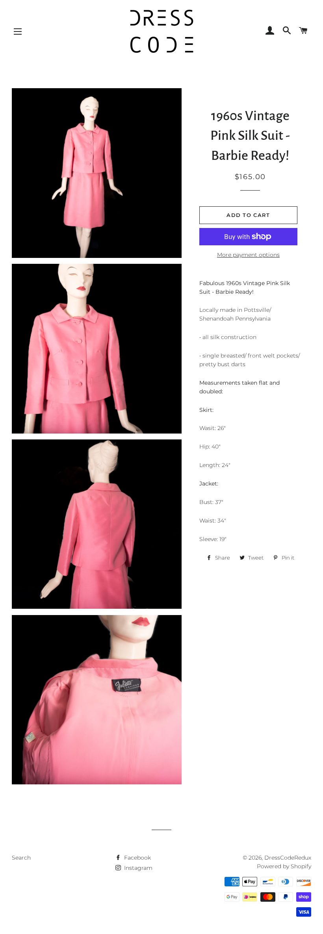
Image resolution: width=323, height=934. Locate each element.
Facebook (137, 857)
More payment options (248, 254)
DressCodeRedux (287, 857)
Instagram (137, 867)
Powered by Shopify (284, 866)
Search (21, 857)
